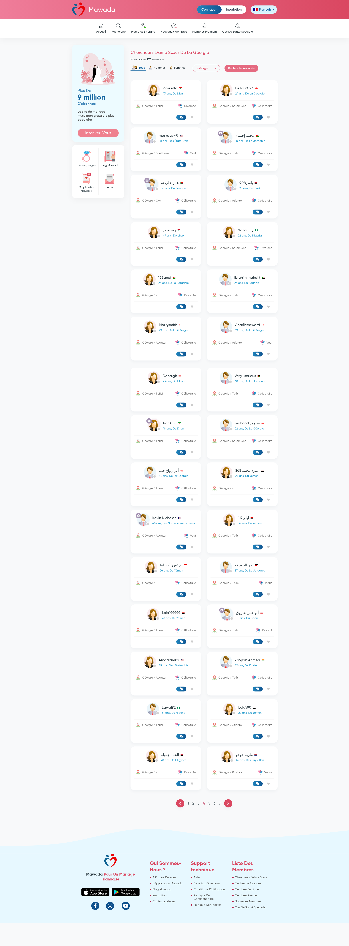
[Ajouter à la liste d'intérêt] (192, 117)
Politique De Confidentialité (204, 897)
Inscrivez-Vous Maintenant (98, 133)
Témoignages (86, 165)
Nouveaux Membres (174, 31)
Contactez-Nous (164, 901)
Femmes (179, 67)
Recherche (118, 31)
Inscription (234, 9)
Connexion (209, 9)
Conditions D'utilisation (209, 889)
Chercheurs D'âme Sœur (251, 877)
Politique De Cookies (207, 904)
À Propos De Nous (164, 877)
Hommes (159, 67)
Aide (110, 187)
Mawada (102, 9)
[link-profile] (166, 91)
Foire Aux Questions (207, 883)
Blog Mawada (110, 165)
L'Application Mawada (86, 189)
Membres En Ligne (143, 31)
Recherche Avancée (241, 68)
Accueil (101, 31)
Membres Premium (204, 31)
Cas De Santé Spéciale (237, 31)
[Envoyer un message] (181, 117)
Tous (142, 67)
